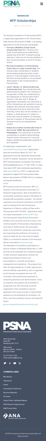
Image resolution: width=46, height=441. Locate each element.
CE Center (6, 396)
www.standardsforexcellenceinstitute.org (20, 304)
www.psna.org (26, 242)
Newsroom (23, 16)
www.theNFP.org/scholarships (15, 149)
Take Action (7, 381)
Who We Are (7, 377)
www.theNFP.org (14, 171)
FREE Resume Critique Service (14, 404)
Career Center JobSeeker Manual (15, 400)
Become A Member (10, 393)
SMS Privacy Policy (10, 408)
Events (5, 385)
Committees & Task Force (12, 389)
